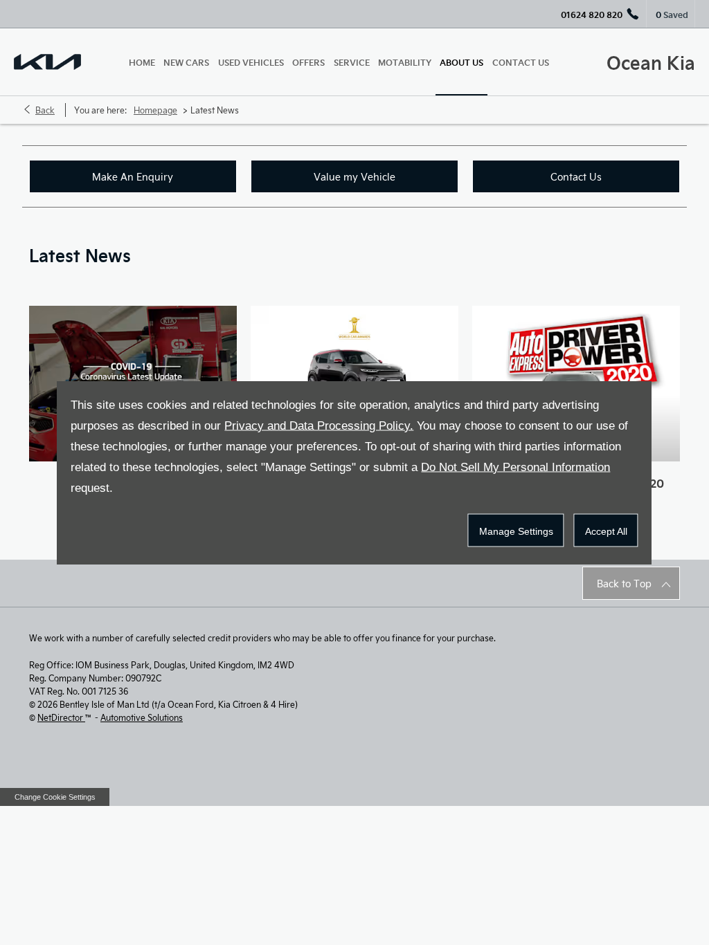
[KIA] (47, 61)
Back (45, 110)
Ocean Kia (651, 62)
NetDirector (61, 717)
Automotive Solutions (141, 717)
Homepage (155, 110)
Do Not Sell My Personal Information (515, 467)
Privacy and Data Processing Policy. (318, 425)
